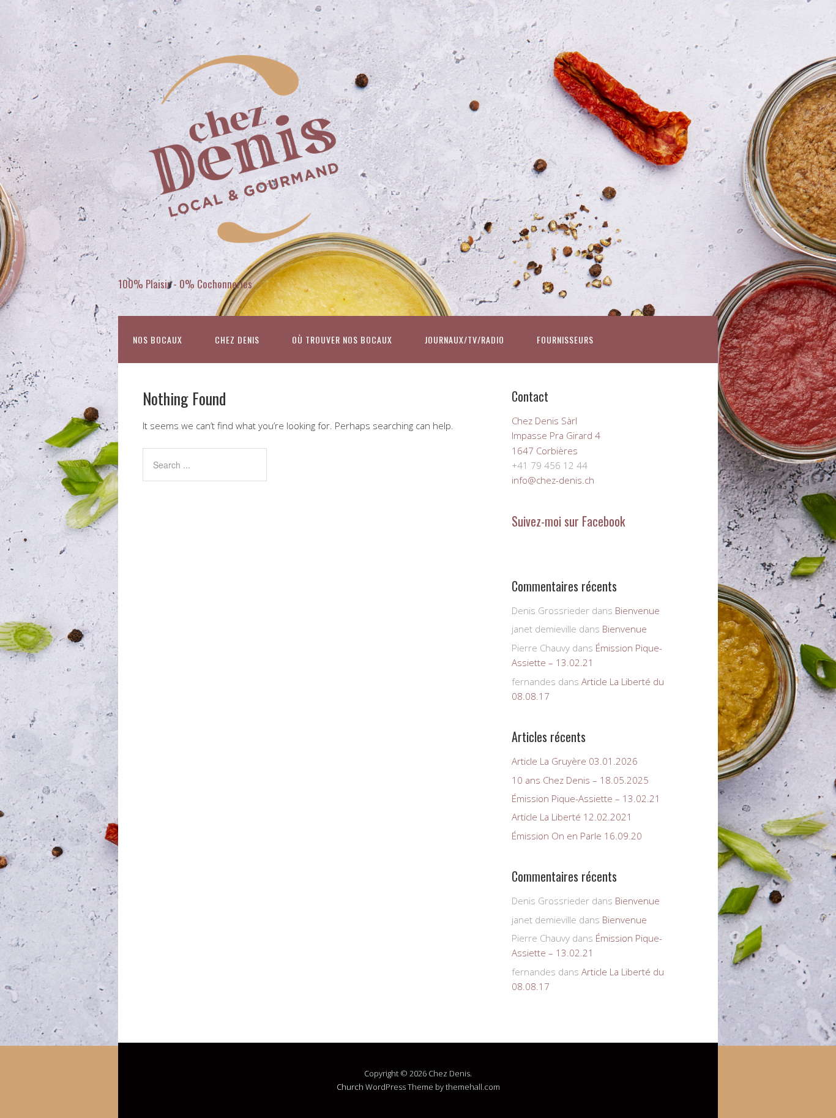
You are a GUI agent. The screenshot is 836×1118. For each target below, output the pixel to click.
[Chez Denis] (240, 263)
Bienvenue (637, 610)
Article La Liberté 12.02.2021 (572, 817)
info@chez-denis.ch (553, 480)
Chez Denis (237, 339)
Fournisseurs (565, 339)
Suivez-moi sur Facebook (568, 521)
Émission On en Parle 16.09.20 (577, 836)
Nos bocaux (157, 339)
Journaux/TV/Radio (464, 339)
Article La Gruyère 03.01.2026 (575, 761)
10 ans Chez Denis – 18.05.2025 (580, 780)
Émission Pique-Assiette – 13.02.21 (586, 798)
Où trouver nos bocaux (342, 339)
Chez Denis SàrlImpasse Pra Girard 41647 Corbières (556, 436)
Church (350, 1086)
